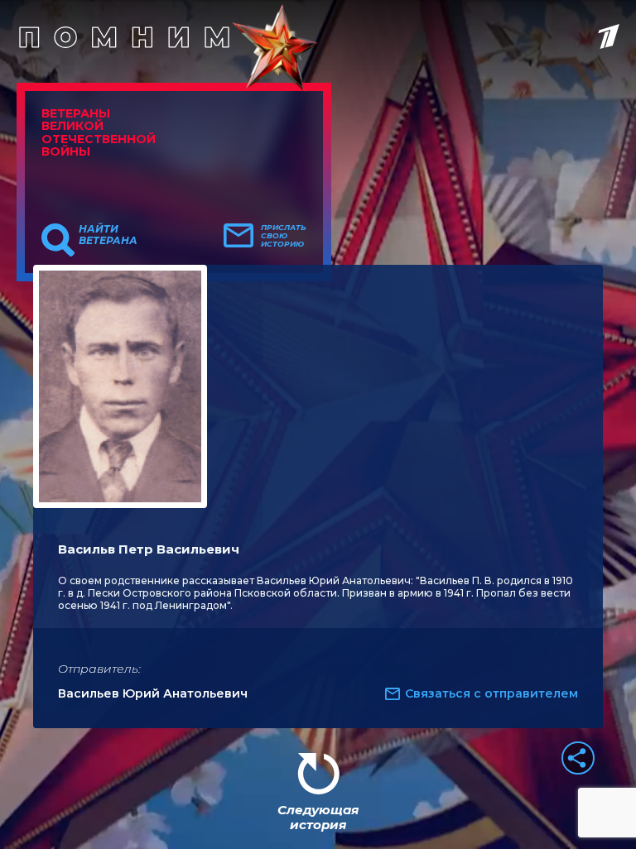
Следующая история (318, 817)
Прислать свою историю (283, 235)
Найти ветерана (108, 235)
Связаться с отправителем (491, 693)
